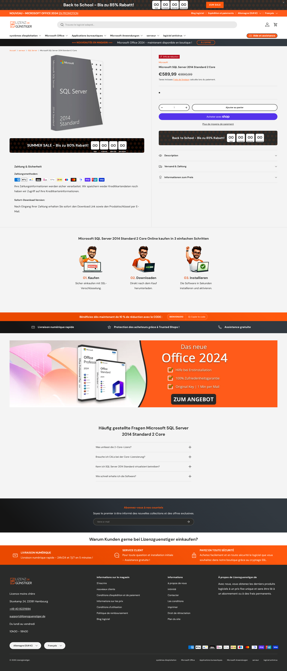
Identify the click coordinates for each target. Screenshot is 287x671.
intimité (172, 589)
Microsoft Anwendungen (124, 35)
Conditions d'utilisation (109, 607)
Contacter (173, 595)
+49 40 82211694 (20, 609)
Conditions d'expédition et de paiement (118, 595)
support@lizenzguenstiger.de (27, 616)
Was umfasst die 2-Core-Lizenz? (113, 447)
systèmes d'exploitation (24, 35)
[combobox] (147, 24)
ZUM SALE (215, 4)
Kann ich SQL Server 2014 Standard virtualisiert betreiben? (128, 466)
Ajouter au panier (235, 107)
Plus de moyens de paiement (218, 124)
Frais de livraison (181, 79)
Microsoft (163, 62)
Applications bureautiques (87, 35)
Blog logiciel (197, 13)
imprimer (173, 607)
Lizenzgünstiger (23, 660)
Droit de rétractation (179, 613)
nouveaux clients (106, 589)
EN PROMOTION (68, 13)
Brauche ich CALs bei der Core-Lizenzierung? (120, 456)
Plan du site (174, 619)
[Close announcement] (283, 2)
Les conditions (176, 601)
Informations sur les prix (110, 601)
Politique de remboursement (112, 613)
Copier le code (198, 316)
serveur (151, 35)
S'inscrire (102, 583)
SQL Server (32, 50)
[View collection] (143, 373)
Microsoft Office (54, 35)
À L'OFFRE (206, 42)
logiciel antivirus (172, 35)
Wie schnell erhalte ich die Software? (116, 476)
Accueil (13, 50)
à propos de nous (177, 583)
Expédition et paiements (221, 13)
